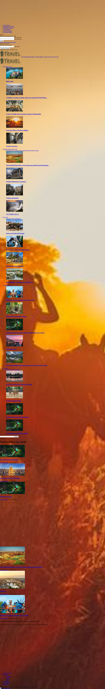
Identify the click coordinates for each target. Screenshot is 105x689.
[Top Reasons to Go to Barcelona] (12, 475)
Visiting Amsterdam (12, 198)
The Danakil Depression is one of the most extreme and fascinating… (27, 165)
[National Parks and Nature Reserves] (14, 414)
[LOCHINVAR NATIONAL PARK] (14, 430)
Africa (9, 218)
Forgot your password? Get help (8, 42)
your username (17, 37)
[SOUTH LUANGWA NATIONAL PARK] (14, 381)
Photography (17, 369)
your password (17, 39)
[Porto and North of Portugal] (14, 230)
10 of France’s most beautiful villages (17, 250)
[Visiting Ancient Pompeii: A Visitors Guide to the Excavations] (14, 329)
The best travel (6, 29)
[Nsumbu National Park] (14, 397)
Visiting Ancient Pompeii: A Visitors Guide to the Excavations (25, 333)
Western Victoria (35, 150)
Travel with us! (6, 25)
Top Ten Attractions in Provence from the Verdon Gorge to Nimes (26, 365)
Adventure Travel (7, 66)
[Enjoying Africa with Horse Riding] (14, 127)
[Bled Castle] (14, 78)
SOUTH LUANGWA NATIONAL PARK (19, 384)
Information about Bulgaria (15, 266)
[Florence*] (12, 588)
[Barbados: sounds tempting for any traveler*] (14, 297)
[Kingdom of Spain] (12, 493)
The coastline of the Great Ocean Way (21, 150)
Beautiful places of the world (10, 149)
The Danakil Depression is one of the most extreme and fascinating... (21, 567)
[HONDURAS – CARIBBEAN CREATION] (14, 279)
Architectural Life (7, 30)
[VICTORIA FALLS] (14, 211)
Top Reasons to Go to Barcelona (10, 478)
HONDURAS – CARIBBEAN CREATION (19, 282)
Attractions (5, 368)
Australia (10, 150)
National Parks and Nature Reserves (17, 417)
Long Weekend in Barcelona (9, 459)
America (13, 218)
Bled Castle (9, 81)
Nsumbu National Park (13, 401)
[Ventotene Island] (14, 346)
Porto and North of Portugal (15, 233)
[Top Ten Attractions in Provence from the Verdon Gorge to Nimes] (14, 362)
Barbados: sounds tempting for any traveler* (20, 300)
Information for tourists (8, 26)
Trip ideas (5, 684)
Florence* (3, 591)
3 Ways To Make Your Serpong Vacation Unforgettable (23, 114)
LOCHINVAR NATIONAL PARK (17, 433)
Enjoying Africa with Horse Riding (17, 130)
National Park (11, 369)
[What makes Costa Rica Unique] (14, 313)
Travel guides (6, 285)
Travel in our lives (12, 146)
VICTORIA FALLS (12, 214)
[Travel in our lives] (14, 143)
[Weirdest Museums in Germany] (14, 178)
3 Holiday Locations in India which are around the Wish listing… (26, 97)
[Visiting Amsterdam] (14, 195)
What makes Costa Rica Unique (16, 316)
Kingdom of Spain (6, 496)
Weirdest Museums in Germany (16, 181)
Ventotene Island (11, 349)
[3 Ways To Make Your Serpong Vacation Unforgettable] (14, 111)
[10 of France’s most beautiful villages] (14, 246)
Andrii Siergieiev (4, 462)
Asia (16, 218)
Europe (19, 218)
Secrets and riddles (7, 32)
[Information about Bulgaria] (14, 263)
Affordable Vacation (8, 28)
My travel (5, 217)
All (7, 150)
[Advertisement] (11, 523)
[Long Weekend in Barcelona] (12, 456)
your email (16, 46)
